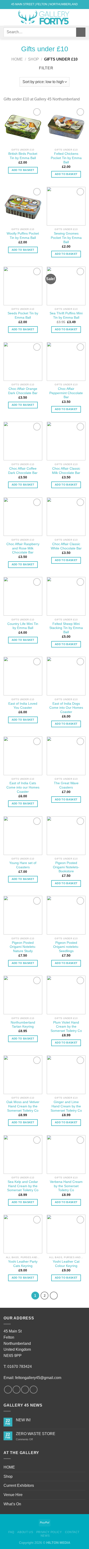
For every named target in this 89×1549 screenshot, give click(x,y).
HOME (9, 1467)
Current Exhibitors (19, 1485)
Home (17, 59)
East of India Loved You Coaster (22, 706)
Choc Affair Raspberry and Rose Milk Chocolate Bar (22, 548)
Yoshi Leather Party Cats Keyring (22, 1264)
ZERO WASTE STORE (35, 1434)
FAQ (11, 1532)
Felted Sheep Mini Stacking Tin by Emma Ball (66, 628)
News (45, 1535)
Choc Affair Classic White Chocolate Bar (66, 546)
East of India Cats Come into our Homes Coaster (22, 787)
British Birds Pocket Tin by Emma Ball (22, 156)
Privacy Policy (49, 1532)
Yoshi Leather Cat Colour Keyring (66, 1264)
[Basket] (83, 17)
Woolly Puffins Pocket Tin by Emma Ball (23, 236)
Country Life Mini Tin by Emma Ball (22, 626)
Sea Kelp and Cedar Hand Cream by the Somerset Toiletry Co (22, 1186)
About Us (25, 1532)
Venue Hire (13, 1495)
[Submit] (80, 32)
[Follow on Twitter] (25, 1389)
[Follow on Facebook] (8, 1389)
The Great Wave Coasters (66, 785)
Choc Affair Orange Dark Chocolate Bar (22, 391)
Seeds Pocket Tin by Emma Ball (23, 315)
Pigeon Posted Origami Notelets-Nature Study (23, 947)
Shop (33, 59)
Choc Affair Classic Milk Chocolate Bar (66, 471)
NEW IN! (23, 1420)
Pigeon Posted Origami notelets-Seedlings (66, 947)
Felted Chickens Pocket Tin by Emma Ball (66, 158)
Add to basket (23, 170)
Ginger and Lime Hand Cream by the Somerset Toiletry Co (66, 1106)
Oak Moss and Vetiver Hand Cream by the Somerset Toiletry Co (22, 1106)
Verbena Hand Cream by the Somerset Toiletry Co (66, 1186)
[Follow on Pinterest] (33, 1389)
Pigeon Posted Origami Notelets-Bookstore (66, 867)
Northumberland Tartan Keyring (23, 1025)
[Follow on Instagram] (16, 1389)
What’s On (12, 1504)
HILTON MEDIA (58, 1542)
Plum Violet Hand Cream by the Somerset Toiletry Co (66, 1027)
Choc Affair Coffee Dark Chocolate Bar (22, 471)
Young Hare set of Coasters (22, 865)
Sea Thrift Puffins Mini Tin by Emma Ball (66, 315)
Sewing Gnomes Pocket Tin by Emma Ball (66, 238)
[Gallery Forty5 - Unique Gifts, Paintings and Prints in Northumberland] (44, 17)
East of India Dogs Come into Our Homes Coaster (66, 708)
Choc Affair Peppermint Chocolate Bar (66, 393)
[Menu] (6, 17)
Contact (72, 1532)
